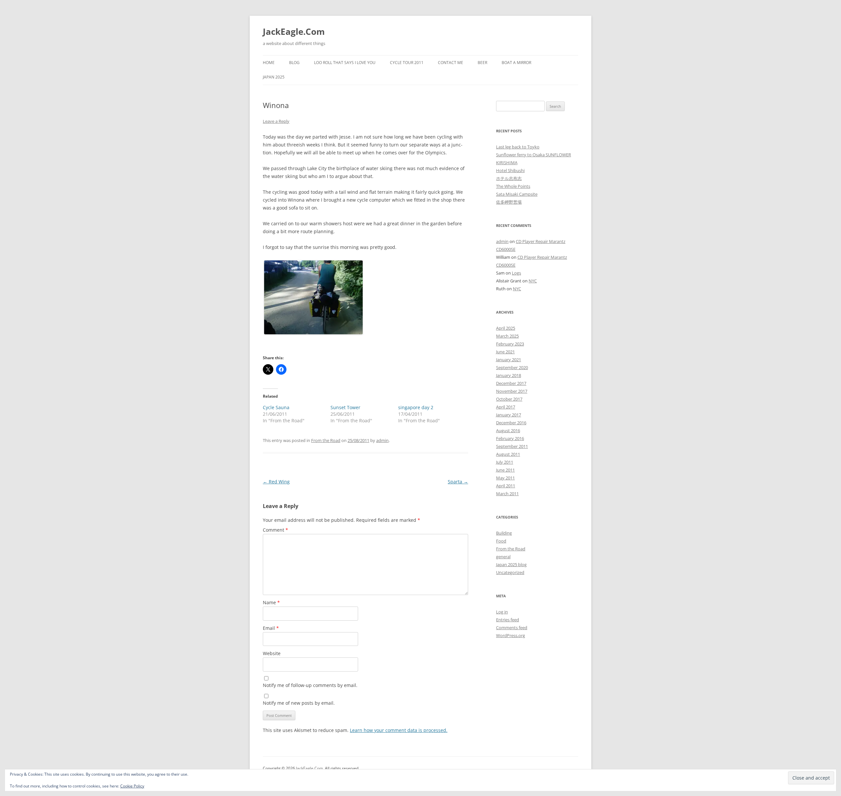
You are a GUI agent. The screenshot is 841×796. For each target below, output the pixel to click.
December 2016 (511, 423)
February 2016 (510, 438)
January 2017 (508, 415)
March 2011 (507, 494)
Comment (275, 530)
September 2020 (512, 367)
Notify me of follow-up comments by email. (310, 685)
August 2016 (508, 430)
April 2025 (505, 328)
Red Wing (276, 481)
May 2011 (505, 478)
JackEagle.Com (294, 31)
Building (504, 533)
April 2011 (505, 486)
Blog (294, 62)
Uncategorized (510, 572)
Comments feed (511, 627)
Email (271, 628)
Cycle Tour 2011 (406, 62)
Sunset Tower (345, 407)
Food (501, 541)
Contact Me (450, 62)
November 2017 (511, 391)
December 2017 (511, 383)
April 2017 (505, 407)
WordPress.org (510, 635)
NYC (533, 281)
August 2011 (508, 454)
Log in (502, 612)
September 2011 (512, 446)
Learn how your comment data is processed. (398, 730)
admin (382, 440)
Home (269, 62)
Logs (516, 273)
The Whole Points (513, 186)
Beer (482, 62)
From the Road (325, 440)
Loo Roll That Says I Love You (344, 62)
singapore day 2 (415, 407)
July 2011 (504, 462)
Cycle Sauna (276, 407)
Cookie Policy (132, 786)
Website (272, 653)
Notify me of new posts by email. (299, 703)
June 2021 (505, 352)
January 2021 (508, 360)
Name (271, 602)
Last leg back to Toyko (517, 147)
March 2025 (507, 336)
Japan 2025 (273, 77)
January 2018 (508, 375)
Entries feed (507, 620)
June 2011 (505, 470)
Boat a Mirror (516, 62)
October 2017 (509, 399)
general (503, 557)
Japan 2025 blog (511, 564)
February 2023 (510, 344)
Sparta (458, 481)
